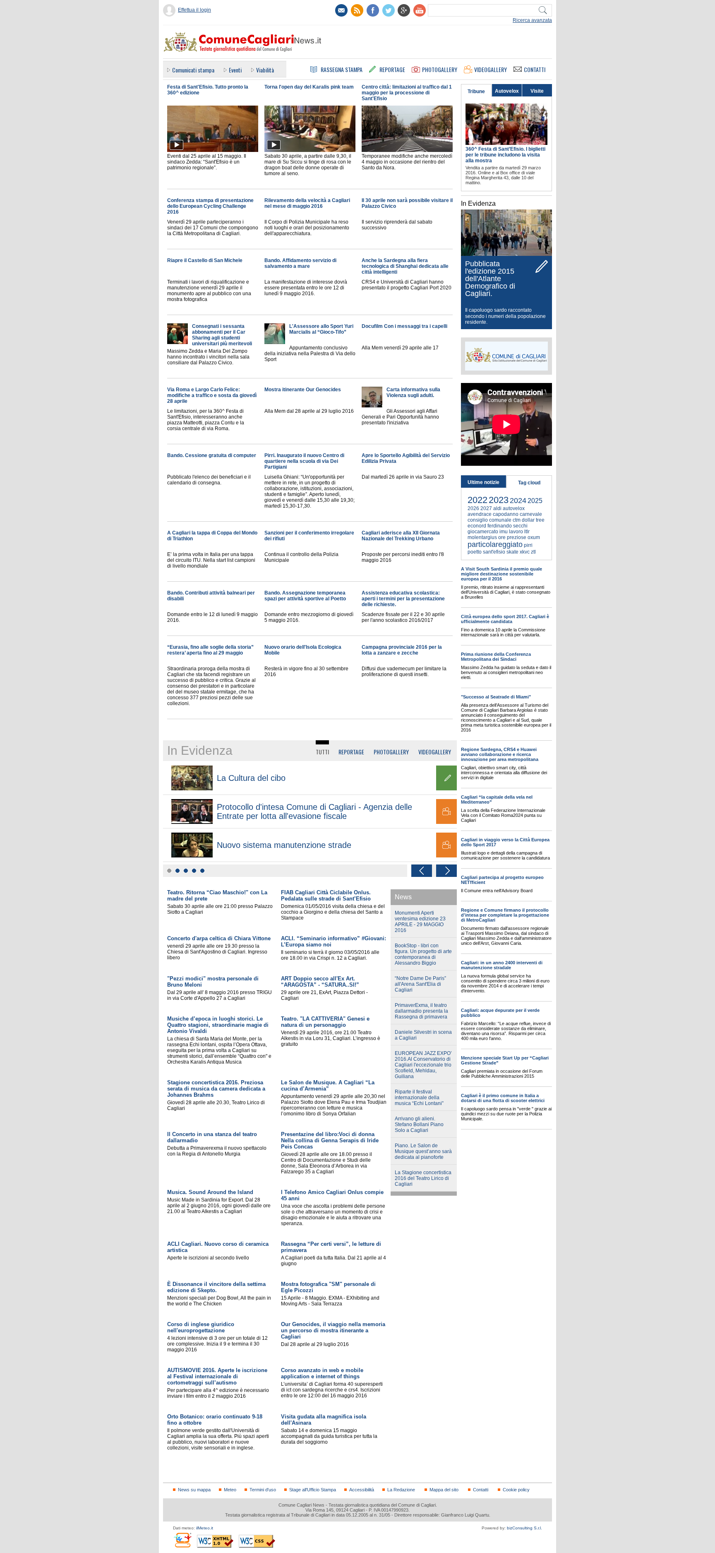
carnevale (531, 514)
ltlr (527, 532)
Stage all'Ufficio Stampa (312, 1489)
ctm (517, 520)
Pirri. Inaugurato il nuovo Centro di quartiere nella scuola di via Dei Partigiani (304, 461)
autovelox (514, 508)
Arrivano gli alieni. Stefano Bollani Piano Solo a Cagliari (419, 1124)
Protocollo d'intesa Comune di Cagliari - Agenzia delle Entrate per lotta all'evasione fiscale (314, 811)
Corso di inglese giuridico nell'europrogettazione (200, 1327)
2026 (473, 508)
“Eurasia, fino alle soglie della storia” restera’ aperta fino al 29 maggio (210, 650)
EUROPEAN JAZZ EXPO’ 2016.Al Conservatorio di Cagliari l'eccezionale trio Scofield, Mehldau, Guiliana (423, 1064)
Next (446, 870)
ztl (533, 552)
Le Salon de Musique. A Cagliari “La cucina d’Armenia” (327, 1085)
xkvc (525, 552)
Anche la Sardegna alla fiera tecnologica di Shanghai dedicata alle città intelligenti (405, 266)
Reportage (351, 751)
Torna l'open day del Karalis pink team (309, 87)
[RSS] (357, 10)
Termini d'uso (263, 1489)
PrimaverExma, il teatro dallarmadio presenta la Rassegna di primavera (421, 1011)
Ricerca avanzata (532, 20)
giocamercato (483, 532)
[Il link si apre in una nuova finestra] (373, 10)
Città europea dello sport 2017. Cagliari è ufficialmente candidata (505, 619)
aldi (497, 508)
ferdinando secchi (507, 526)
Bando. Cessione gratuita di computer (211, 455)
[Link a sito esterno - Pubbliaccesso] (182, 1540)
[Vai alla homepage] (242, 41)
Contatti (480, 1489)
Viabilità (265, 69)
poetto (475, 552)
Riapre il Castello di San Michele (204, 260)
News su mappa (194, 1489)
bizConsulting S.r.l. (524, 1528)
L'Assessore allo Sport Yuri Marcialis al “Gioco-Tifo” (321, 329)
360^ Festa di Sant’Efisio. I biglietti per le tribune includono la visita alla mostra (505, 155)
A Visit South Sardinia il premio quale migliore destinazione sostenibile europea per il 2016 (501, 573)
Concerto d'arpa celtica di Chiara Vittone (219, 938)
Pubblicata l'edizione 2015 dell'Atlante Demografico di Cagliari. (490, 279)
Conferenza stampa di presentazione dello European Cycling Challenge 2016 (210, 206)
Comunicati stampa (193, 69)
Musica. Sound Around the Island (210, 1192)
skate (512, 552)
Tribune (476, 91)
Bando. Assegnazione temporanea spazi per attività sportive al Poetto (305, 596)
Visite (537, 91)
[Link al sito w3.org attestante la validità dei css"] (257, 1541)
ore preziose (512, 537)
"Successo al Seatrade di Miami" (496, 696)
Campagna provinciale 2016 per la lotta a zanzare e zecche (402, 650)
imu (503, 532)
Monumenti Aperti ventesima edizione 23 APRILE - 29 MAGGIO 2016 (420, 921)
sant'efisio (494, 552)
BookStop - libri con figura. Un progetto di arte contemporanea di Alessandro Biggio (423, 954)
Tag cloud (529, 483)
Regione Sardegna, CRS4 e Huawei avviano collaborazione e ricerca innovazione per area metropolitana (499, 754)
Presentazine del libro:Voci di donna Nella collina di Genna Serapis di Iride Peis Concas (330, 1140)
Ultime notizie (483, 482)
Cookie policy (516, 1489)
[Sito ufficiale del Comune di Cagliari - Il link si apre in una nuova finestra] (506, 356)
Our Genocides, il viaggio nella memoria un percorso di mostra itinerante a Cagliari (333, 1330)
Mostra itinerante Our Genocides (302, 389)
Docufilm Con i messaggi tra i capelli (404, 326)
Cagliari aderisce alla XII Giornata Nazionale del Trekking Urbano (401, 536)
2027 (486, 508)
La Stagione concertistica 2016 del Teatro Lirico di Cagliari (423, 1178)
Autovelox (507, 91)
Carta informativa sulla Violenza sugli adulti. (413, 392)
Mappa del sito (443, 1489)
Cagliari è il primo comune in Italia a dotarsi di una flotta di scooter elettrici (503, 1098)
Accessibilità (361, 1489)
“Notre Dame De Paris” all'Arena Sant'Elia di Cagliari (420, 984)
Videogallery (434, 751)
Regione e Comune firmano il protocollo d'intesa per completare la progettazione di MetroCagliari (505, 915)
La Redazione (401, 1489)
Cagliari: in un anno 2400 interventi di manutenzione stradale (501, 965)
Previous (421, 870)
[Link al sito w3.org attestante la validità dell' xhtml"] (215, 1541)
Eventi (235, 69)
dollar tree (533, 520)
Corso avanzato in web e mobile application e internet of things (322, 1373)
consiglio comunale (489, 520)
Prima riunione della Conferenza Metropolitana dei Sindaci (496, 657)
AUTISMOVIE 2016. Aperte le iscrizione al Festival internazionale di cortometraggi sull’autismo (217, 1376)
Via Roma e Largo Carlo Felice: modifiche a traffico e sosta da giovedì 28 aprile (212, 395)
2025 (535, 500)
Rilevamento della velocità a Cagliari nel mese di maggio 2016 (307, 203)
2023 (499, 500)
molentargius (482, 537)
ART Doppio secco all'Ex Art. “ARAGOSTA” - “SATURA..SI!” (320, 981)
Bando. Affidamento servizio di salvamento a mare (300, 263)
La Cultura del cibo (251, 778)
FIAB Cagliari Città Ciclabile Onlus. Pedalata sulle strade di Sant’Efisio (326, 895)
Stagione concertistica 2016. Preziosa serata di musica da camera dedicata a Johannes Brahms (216, 1088)
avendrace (480, 514)
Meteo (230, 1489)
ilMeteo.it (204, 1528)
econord (477, 526)
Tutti (322, 751)
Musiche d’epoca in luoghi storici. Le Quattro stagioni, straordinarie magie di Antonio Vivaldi (218, 1025)
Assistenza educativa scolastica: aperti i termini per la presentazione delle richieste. (403, 598)
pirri (528, 545)
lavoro (516, 532)
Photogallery (391, 751)
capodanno (505, 514)
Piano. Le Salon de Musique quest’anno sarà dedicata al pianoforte (423, 1151)
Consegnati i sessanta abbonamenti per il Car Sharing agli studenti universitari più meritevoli (222, 335)
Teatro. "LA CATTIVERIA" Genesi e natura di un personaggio (325, 1022)
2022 (477, 500)
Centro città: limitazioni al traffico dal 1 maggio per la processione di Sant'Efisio (407, 92)
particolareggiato (495, 544)
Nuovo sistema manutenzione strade (284, 845)
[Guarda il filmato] (212, 150)
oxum (534, 537)
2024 (518, 500)
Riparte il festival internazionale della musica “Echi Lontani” (419, 1097)
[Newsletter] (341, 10)
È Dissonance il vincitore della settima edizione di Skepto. (216, 1287)
